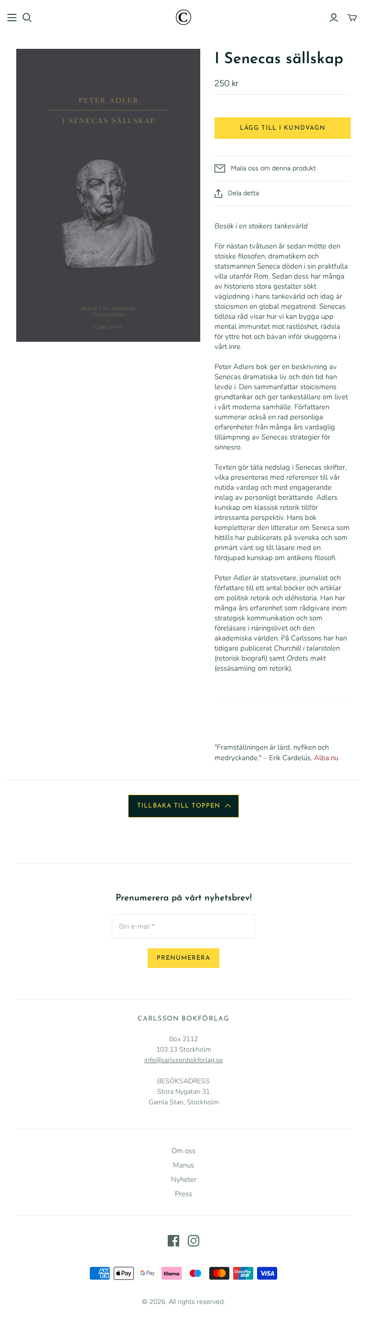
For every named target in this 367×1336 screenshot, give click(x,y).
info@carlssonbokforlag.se (183, 1060)
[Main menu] (12, 17)
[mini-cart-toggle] (352, 17)
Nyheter (183, 1179)
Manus (183, 1165)
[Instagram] (193, 1240)
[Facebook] (173, 1240)
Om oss (183, 1151)
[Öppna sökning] (27, 17)
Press (183, 1194)
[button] (183, 806)
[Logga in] (334, 17)
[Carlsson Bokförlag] (183, 17)
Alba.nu (326, 758)
